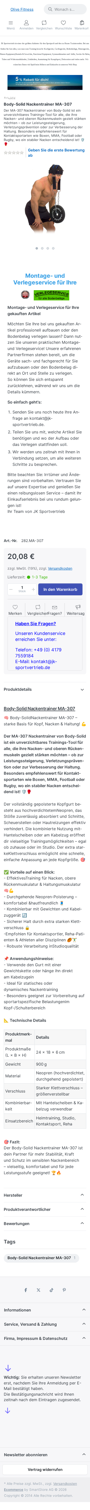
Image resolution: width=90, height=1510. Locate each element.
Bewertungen (17, 1223)
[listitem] (45, 203)
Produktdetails (18, 689)
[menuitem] (41, 1258)
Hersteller (13, 1195)
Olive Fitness (22, 9)
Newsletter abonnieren (26, 1454)
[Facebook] (25, 1290)
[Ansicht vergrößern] (45, 203)
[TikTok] (51, 1290)
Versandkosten (60, 568)
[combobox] (65, 9)
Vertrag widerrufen (45, 1469)
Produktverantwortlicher (27, 1209)
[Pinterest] (64, 1290)
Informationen (17, 1309)
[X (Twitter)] (38, 1290)
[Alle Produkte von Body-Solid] (10, 97)
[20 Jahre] (45, 81)
